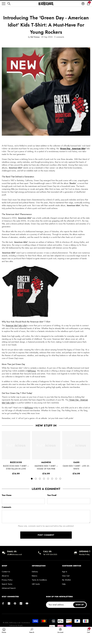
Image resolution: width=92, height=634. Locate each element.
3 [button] (40, 479)
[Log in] (83, 3)
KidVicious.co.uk (14, 622)
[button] (9, 3)
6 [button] (52, 479)
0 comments (59, 37)
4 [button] (44, 479)
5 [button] (48, 479)
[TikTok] (21, 603)
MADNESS (46, 462)
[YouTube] (27, 603)
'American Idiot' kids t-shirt (16, 325)
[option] (16, 453)
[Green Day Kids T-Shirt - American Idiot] (46, 291)
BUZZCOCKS (16, 462)
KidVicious (31, 370)
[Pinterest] (15, 603)
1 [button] (32, 479)
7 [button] (56, 479)
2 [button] (36, 479)
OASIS (76, 462)
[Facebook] (3, 603)
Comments (6, 507)
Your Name (7, 495)
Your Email (51, 495)
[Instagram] (9, 603)
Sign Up (80, 604)
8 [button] (60, 479)
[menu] (3, 3)
